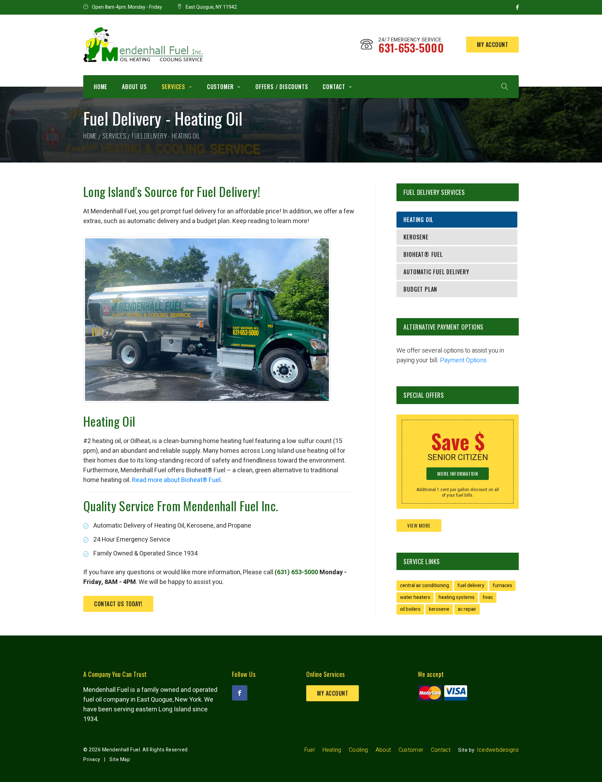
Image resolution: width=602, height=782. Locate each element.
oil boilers (410, 609)
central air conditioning (424, 585)
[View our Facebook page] (239, 693)
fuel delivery (470, 585)
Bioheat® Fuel (422, 254)
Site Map (119, 759)
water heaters (415, 597)
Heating (331, 750)
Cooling (358, 750)
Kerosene (415, 237)
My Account (492, 44)
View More (418, 525)
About (383, 750)
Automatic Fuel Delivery (436, 272)
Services (173, 86)
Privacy (91, 759)
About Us (134, 86)
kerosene (439, 609)
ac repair (467, 609)
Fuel (309, 750)
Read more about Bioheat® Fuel (176, 480)
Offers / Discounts (281, 86)
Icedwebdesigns (498, 750)
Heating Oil (418, 219)
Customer (220, 86)
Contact (334, 86)
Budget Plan (420, 289)
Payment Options (463, 360)
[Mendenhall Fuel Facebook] (517, 7)
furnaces (502, 585)
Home (100, 86)
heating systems (456, 597)
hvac (488, 597)
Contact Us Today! (118, 604)
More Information (457, 473)
